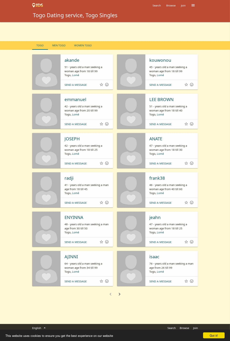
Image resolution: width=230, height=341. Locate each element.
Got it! (214, 335)
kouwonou (160, 60)
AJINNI (71, 257)
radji (69, 178)
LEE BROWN (161, 99)
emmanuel (75, 99)
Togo (40, 45)
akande (72, 60)
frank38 (157, 178)
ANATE (155, 139)
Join (183, 5)
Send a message (76, 85)
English (39, 328)
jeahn (155, 217)
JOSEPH (72, 139)
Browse (171, 5)
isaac (154, 257)
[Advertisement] (115, 32)
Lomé (75, 75)
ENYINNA (74, 217)
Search (157, 5)
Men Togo (59, 45)
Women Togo (83, 45)
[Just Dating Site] (37, 5)
